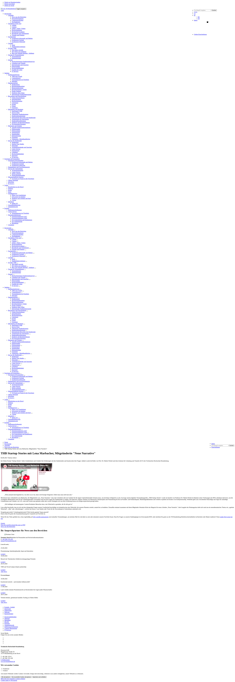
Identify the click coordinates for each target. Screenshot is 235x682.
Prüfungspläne (16, 129)
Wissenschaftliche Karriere (16, 391)
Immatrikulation (16, 99)
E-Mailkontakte (5, 660)
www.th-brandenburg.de (8, 661)
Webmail (7, 618)
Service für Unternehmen (15, 383)
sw (195, 13)
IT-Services (15, 157)
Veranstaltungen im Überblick (20, 79)
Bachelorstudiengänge (18, 86)
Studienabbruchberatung (19, 121)
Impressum (7, 609)
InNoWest (11, 182)
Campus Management (10, 628)
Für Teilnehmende (17, 221)
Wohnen (10, 188)
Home (6, 442)
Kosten (14, 104)
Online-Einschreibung (18, 98)
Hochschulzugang (17, 101)
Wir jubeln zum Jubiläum (19, 51)
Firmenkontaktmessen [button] (14, 215)
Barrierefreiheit (8, 614)
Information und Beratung (15, 323)
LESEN (3, 554)
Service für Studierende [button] (15, 140)
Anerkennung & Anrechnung (20, 119)
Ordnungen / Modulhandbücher (21, 139)
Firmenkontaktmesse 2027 (19, 216)
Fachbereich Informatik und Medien (22, 38)
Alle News (4, 571)
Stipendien (15, 145)
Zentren (10, 274)
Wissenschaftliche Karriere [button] (16, 177)
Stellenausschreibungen (15, 210)
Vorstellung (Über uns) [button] (14, 23)
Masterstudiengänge (17, 88)
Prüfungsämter (16, 131)
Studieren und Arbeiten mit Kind (21, 198)
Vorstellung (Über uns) (14, 238)
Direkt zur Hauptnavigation (12, 2)
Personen (7, 623)
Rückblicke (15, 223)
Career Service (16, 149)
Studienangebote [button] (13, 83)
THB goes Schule (17, 76)
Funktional (6, 669)
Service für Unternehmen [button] (15, 169)
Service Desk (15, 112)
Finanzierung (15, 150)
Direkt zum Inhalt (9, 4)
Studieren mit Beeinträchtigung (21, 122)
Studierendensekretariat (18, 116)
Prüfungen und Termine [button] (15, 126)
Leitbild (14, 25)
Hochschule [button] (7, 13)
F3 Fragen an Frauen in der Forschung (23, 178)
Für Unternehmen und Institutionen (22, 220)
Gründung (15, 152)
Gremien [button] (10, 43)
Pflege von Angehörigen (19, 195)
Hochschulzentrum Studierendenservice (23, 61)
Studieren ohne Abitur (18, 93)
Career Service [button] (12, 211)
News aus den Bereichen (19, 17)
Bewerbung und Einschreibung (17, 310)
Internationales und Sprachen (20, 65)
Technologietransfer (17, 170)
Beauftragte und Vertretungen (20, 33)
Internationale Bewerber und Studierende (24, 117)
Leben (6, 399)
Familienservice (12, 408)
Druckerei (15, 155)
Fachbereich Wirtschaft (18, 42)
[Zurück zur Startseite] (8, 8)
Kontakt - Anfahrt (9, 607)
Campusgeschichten (17, 20)
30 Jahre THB (12, 262)
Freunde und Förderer (18, 35)
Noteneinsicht (16, 132)
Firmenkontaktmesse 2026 (19, 218)
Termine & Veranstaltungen (16, 269)
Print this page (5, 525)
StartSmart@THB (17, 111)
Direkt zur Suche (9, 5)
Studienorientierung (13, 289)
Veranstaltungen (16, 56)
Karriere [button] (6, 208)
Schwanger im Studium (18, 197)
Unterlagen (15, 103)
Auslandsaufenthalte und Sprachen (22, 147)
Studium (6, 287)
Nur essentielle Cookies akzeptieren (21, 677)
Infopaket (14, 81)
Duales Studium (16, 91)
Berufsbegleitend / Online (19, 89)
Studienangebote (13, 297)
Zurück (3, 523)
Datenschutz (8, 610)
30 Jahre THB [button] (12, 48)
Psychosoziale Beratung (19, 124)
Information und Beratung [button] (15, 109)
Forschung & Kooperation (12, 373)
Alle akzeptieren (5, 677)
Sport (9, 192)
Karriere (6, 422)
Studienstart (15, 142)
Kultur (10, 190)
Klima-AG (15, 203)
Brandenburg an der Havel (16, 187)
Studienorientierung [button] (13, 75)
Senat (13, 45)
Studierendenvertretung (18, 46)
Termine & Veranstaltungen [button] (16, 55)
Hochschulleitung (17, 30)
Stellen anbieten (16, 173)
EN (199, 18)
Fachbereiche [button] (12, 37)
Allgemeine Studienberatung (20, 114)
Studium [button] (6, 73)
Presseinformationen (18, 18)
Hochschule (7, 228)
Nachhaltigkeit (16, 22)
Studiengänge (16, 84)
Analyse (5, 670)
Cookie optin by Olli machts (9, 680)
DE (199, 17)
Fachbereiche (12, 251)
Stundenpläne (16, 134)
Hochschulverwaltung (18, 32)
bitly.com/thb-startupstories (41, 517)
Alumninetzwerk (13, 206)
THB (2, 10)
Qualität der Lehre (17, 70)
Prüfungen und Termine (15, 340)
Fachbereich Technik (18, 40)
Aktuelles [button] (11, 15)
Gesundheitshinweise (14, 205)
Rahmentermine (16, 58)
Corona (14, 200)
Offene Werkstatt (13, 180)
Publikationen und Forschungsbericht (19, 167)
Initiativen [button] (11, 202)
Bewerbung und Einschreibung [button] (17, 96)
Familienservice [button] (12, 193)
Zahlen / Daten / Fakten (18, 28)
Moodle (6, 622)
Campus (14, 27)
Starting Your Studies (18, 144)
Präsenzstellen (16, 66)
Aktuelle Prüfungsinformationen (21, 127)
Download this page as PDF (17, 525)
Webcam (6, 612)
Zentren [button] (10, 60)
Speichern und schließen (39, 677)
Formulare (15, 108)
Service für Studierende (15, 355)
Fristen (14, 106)
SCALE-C (11, 183)
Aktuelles (11, 229)
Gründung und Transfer (18, 63)
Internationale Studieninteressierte (21, 94)
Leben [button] (6, 185)
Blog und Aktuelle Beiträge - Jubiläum (23, 53)
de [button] (194, 15)
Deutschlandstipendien (18, 175)
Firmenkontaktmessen (14, 429)
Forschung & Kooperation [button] (12, 159)
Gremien (10, 257)
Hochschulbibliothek (18, 68)
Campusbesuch (16, 78)
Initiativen (11, 416)
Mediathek (7, 620)
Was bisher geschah (17, 50)
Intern (195, 20)
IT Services (15, 71)
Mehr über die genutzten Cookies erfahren (13, 679)
